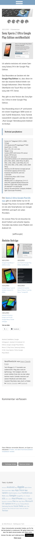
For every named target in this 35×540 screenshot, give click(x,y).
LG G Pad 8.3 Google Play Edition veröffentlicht (24, 264)
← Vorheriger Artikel (9, 464)
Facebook (22, 21)
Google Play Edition (17, 345)
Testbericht (4, 508)
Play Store (11, 347)
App (16, 487)
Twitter (26, 21)
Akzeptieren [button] (29, 535)
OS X (13, 504)
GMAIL (7, 496)
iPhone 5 (25, 499)
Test (28, 506)
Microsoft (29, 501)
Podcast (22, 504)
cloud (10, 493)
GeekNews (10, 339)
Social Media (18, 506)
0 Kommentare (15, 29)
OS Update (6, 503)
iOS (3, 498)
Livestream (9, 501)
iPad (13, 498)
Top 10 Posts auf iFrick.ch (13, 508)
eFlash (19, 493)
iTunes (30, 499)
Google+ (15, 383)
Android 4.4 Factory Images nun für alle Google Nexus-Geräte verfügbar (8, 318)
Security (10, 506)
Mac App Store (20, 501)
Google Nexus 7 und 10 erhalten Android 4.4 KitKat (8, 290)
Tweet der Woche (23, 508)
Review (27, 504)
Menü (17, 2)
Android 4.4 (13, 342)
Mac (14, 501)
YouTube (13, 21)
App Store (19, 490)
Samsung (5, 506)
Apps (13, 490)
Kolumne (4, 501)
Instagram (18, 21)
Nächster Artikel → (25, 464)
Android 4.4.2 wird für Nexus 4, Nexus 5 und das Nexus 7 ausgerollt (25, 290)
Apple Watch (8, 490)
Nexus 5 (4, 347)
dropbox (14, 493)
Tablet (25, 506)
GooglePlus (19, 496)
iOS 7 (10, 499)
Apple (20, 487)
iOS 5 (6, 499)
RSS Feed (9, 21)
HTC (25, 496)
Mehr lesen (17, 538)
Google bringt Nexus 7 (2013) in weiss (8, 264)
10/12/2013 (5, 29)
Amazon (4, 487)
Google (16, 339)
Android (4, 339)
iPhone (19, 498)
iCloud (28, 496)
